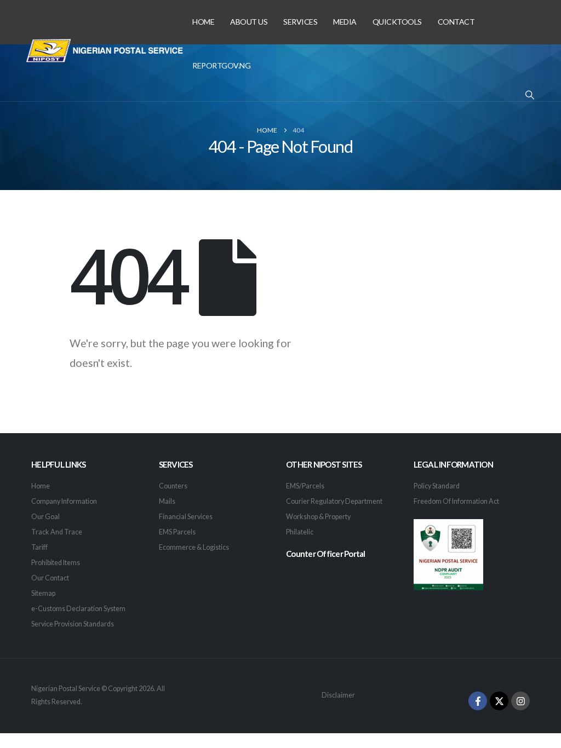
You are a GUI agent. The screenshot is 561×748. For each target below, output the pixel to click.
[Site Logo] (105, 50)
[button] (530, 94)
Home (203, 21)
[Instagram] (520, 701)
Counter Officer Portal (325, 554)
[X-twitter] (499, 701)
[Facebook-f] (477, 701)
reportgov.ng (221, 65)
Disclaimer (338, 695)
